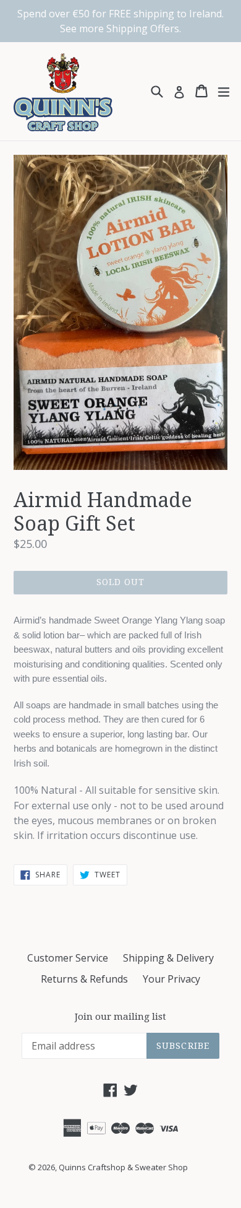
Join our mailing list (120, 1016)
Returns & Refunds (84, 979)
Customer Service (67, 958)
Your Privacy (171, 979)
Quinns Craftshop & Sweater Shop (123, 1167)
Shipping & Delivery (168, 958)
